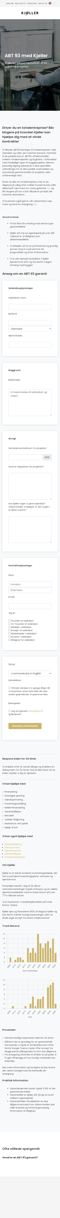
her (48, 188)
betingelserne (35, 711)
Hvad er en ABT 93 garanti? (20, 1157)
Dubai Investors (13, 850)
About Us (42, 3)
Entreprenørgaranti (15, 857)
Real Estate (20, 3)
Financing (32, 3)
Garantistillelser (13, 853)
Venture (10, 3)
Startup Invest (12, 847)
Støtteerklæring (13, 844)
